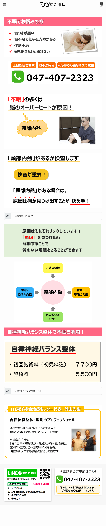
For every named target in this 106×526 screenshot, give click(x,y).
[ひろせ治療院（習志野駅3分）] (53, 4)
